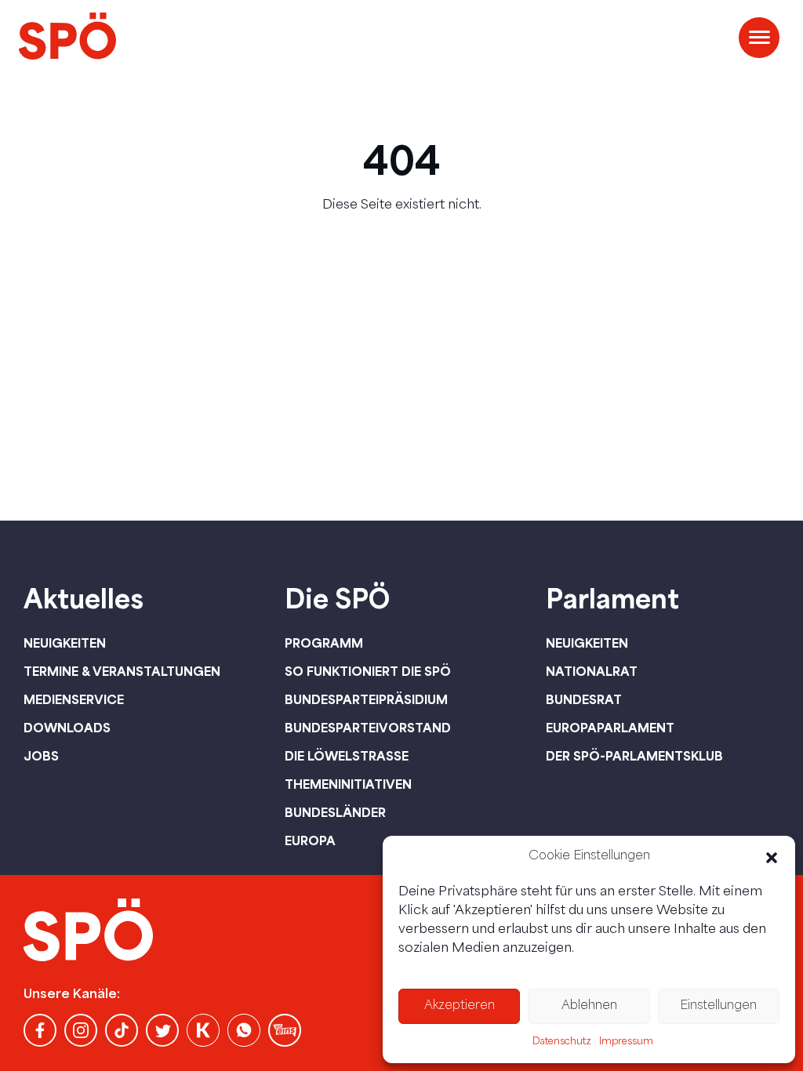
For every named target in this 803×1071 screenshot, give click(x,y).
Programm (324, 643)
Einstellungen (718, 1006)
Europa (310, 840)
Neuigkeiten (65, 643)
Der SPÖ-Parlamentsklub (634, 756)
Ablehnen (589, 1006)
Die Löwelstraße (347, 756)
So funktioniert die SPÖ (368, 671)
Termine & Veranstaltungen (122, 671)
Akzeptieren (459, 1006)
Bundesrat (584, 699)
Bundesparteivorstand (368, 727)
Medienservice (74, 699)
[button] (771, 858)
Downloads (67, 727)
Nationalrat (592, 671)
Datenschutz (561, 1042)
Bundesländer (335, 812)
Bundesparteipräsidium (366, 699)
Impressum (626, 1042)
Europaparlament (610, 727)
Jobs (41, 756)
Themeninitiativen (348, 784)
